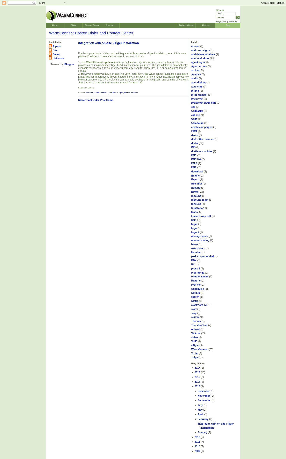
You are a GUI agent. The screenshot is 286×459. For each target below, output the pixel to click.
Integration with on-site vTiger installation (108, 43)
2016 (197, 372)
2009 (197, 451)
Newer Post (85, 100)
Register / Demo (186, 25)
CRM (97, 93)
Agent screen (199, 66)
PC (193, 264)
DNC (194, 155)
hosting (195, 187)
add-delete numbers (203, 54)
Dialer (73, 25)
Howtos (205, 25)
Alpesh (57, 46)
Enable (195, 175)
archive (195, 70)
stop (194, 313)
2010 (197, 446)
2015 (197, 377)
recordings (197, 272)
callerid (195, 115)
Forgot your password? (226, 22)
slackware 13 (199, 304)
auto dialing (198, 82)
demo (194, 135)
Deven (56, 54)
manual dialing (200, 240)
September (204, 400)
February (203, 419)
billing (195, 90)
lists (193, 220)
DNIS (194, 163)
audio (194, 78)
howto (195, 191)
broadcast (197, 98)
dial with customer (202, 139)
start (194, 309)
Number (196, 252)
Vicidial (112, 93)
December (204, 391)
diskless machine (201, 151)
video (194, 337)
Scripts (195, 292)
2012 (197, 437)
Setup (194, 300)
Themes (196, 321)
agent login (198, 62)
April (201, 414)
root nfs (196, 284)
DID (193, 147)
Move (194, 244)
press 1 (195, 268)
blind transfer (199, 94)
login (194, 224)
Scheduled (197, 288)
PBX (194, 260)
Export (195, 179)
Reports (196, 280)
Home (55, 25)
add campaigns (200, 50)
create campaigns (201, 127)
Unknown (58, 58)
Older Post (99, 100)
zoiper (195, 357)
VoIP (194, 341)
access (195, 46)
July (200, 405)
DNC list (196, 159)
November (204, 395)
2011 (197, 441)
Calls (194, 118)
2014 (197, 381)
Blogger (69, 64)
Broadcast (110, 25)
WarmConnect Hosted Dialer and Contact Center (91, 33)
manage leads (199, 236)
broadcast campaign (203, 102)
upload (195, 329)
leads (194, 212)
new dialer (197, 248)
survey (195, 317)
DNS (194, 167)
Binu (55, 50)
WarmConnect (131, 93)
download (197, 171)
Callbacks (197, 110)
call (193, 106)
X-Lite (194, 353)
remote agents (199, 276)
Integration (197, 207)
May (200, 409)
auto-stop (197, 86)
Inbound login (199, 199)
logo (194, 228)
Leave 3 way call (201, 216)
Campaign (197, 123)
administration (200, 58)
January (202, 432)
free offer (196, 183)
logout (195, 232)
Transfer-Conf (199, 325)
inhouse (104, 93)
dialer (194, 143)
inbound (196, 195)
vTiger (120, 93)
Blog (228, 25)
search (195, 296)
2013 (197, 386)
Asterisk (89, 93)
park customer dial (202, 256)
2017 (197, 367)
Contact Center (92, 25)
